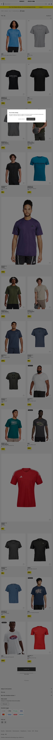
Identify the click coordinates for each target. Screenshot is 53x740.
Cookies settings (21, 118)
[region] (26, 115)
